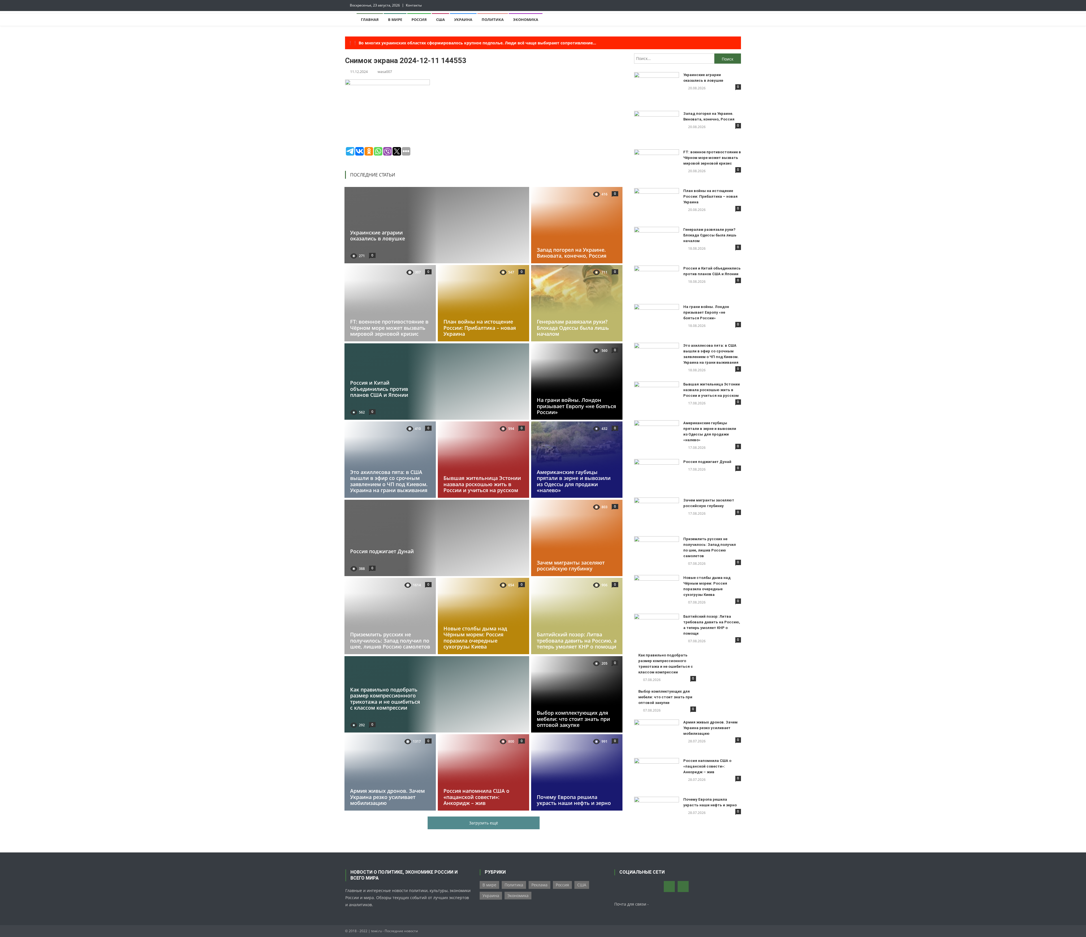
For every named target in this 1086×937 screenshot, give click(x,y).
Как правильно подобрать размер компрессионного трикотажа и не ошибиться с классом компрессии (385, 698)
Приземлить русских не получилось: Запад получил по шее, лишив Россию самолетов (390, 640)
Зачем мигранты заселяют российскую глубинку (571, 565)
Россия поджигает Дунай (382, 551)
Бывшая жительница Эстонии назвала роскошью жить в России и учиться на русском (482, 484)
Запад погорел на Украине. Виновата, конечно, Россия (571, 252)
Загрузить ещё (483, 823)
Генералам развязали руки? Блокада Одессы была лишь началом (573, 327)
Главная (370, 19)
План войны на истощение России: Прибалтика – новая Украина (479, 327)
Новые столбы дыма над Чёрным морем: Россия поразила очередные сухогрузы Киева (475, 637)
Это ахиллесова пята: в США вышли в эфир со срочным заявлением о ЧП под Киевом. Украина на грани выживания (389, 481)
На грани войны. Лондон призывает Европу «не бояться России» (576, 406)
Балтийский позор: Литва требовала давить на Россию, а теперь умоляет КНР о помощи (577, 640)
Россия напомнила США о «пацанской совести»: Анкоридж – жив (476, 797)
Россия (419, 19)
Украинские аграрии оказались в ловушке (377, 235)
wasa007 (385, 71)
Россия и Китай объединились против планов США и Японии (379, 388)
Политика (493, 19)
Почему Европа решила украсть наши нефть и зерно (574, 800)
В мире (395, 19)
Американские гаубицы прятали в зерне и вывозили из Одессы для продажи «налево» (574, 481)
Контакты (414, 5)
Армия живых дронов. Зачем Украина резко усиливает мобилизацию (387, 797)
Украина (463, 19)
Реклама (539, 885)
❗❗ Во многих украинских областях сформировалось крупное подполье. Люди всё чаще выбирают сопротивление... (472, 43)
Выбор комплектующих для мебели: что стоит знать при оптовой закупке (573, 718)
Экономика (525, 19)
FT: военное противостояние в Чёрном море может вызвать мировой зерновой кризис (389, 327)
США (440, 19)
